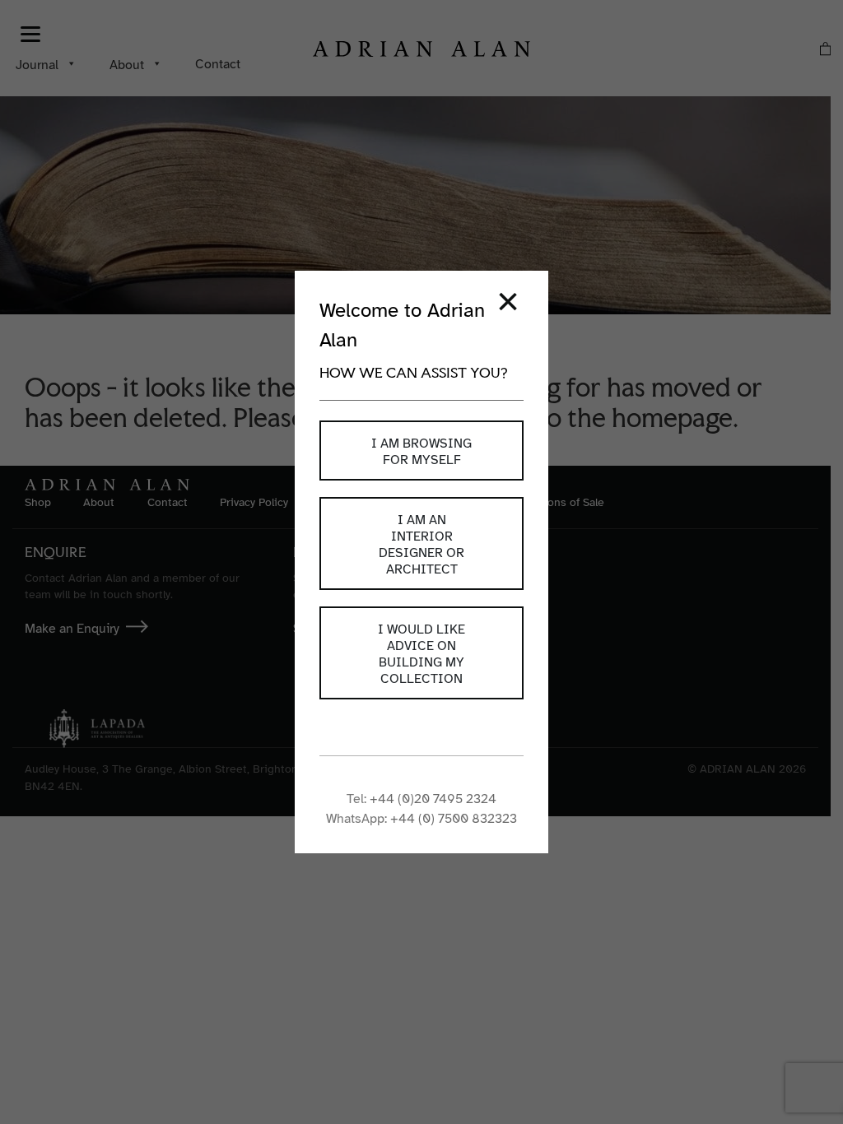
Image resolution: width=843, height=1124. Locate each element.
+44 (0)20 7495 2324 (433, 799)
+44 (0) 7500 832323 (453, 818)
